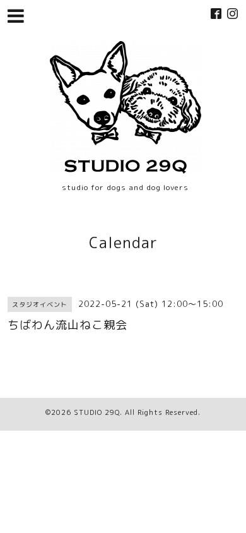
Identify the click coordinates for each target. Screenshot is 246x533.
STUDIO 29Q (97, 412)
